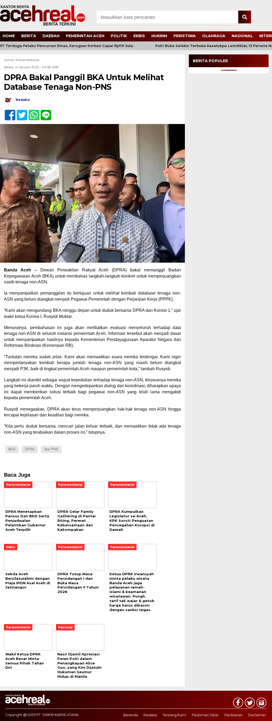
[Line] (44, 112)
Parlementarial (27, 60)
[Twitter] (20, 112)
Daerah (51, 35)
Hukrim (159, 35)
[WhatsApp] (32, 112)
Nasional (242, 35)
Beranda (130, 715)
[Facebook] (8, 112)
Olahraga (213, 35)
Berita (28, 35)
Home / (10, 60)
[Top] (258, 713)
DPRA (30, 449)
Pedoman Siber (205, 715)
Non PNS (51, 449)
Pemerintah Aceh (85, 35)
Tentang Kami (174, 715)
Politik (119, 35)
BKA (11, 449)
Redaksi (150, 715)
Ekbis (139, 35)
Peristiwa (184, 35)
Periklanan (233, 715)
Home (9, 35)
